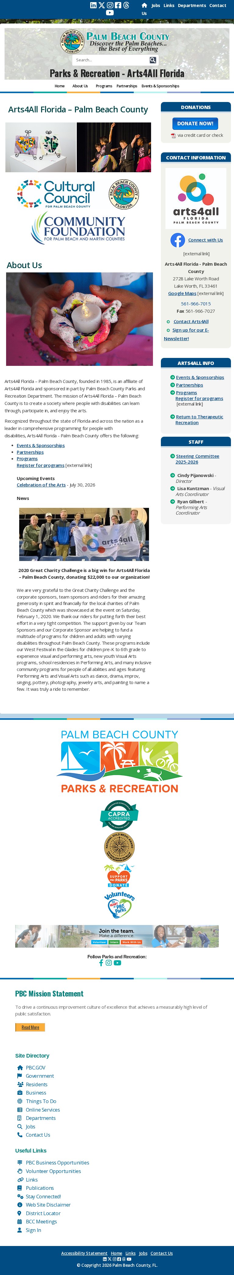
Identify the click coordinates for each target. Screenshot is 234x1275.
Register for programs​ (41, 465)
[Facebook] (118, 5)
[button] (153, 60)
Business (35, 1092)
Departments (192, 5)
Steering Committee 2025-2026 (197, 459)
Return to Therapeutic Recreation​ (199, 419)
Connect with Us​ (205, 240)
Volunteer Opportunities (53, 1171)
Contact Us (37, 1134)
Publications (39, 1187)
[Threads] (126, 5)
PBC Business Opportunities (57, 1162)
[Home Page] (145, 5)
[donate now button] (195, 123)
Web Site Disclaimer (48, 1204)
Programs (27, 458)
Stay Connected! (43, 1196)
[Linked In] (93, 5)
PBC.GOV (35, 1067)
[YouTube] (117, 962)
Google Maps (182, 293)
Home (116, 1253)
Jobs (155, 5)
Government (39, 1075)
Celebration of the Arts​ (41, 485)
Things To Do (40, 1101)
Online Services (42, 1109)
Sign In (33, 1229)
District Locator (42, 1213)
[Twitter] (101, 5)
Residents (36, 1084)
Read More (30, 1027)
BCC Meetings (41, 1221)
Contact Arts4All (191, 321)
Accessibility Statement (84, 1253)
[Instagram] (110, 5)
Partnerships (30, 452)
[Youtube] (110, 12)
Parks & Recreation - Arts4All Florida (117, 73)
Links (169, 5)
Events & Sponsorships (200, 377)
